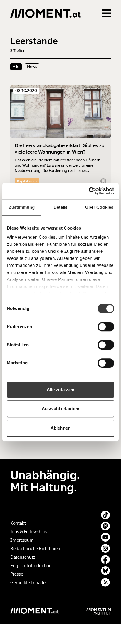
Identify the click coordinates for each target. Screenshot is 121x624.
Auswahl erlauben (60, 408)
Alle (16, 66)
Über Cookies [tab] (99, 207)
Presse (16, 574)
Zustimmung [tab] (22, 207)
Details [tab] (60, 207)
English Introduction (31, 566)
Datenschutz (22, 557)
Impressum (22, 540)
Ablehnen (60, 427)
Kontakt (18, 523)
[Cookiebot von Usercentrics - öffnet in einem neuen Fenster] (88, 191)
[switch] (106, 326)
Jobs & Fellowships (28, 532)
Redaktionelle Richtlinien (35, 549)
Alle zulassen (60, 389)
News (32, 66)
